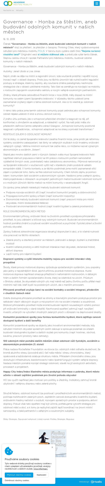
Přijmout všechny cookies (19, 475)
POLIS (41, 51)
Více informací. (40, 469)
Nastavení (41, 475)
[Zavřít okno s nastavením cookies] (52, 448)
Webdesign (84, 482)
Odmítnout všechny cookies (17, 480)
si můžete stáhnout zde (51, 54)
